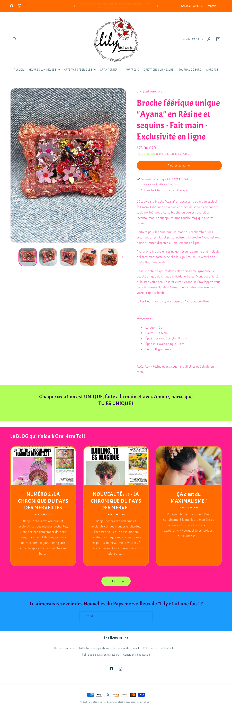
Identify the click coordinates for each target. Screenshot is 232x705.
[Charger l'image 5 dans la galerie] (109, 257)
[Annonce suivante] (157, 6)
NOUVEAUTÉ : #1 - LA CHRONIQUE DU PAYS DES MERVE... (116, 501)
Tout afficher (116, 581)
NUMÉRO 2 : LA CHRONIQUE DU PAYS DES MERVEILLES (43, 501)
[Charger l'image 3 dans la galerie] (68, 257)
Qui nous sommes (64, 648)
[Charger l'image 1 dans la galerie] (28, 257)
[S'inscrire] (148, 616)
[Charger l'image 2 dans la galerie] (48, 257)
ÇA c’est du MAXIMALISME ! (189, 497)
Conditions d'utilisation (136, 654)
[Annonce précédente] (74, 6)
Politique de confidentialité (159, 648)
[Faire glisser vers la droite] (123, 257)
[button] (14, 39)
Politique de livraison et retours (100, 654)
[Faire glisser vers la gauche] (14, 257)
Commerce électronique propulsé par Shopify (129, 701)
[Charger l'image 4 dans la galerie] (88, 257)
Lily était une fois (97, 701)
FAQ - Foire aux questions (94, 648)
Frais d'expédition (146, 153)
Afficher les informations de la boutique (164, 190)
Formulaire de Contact (126, 648)
